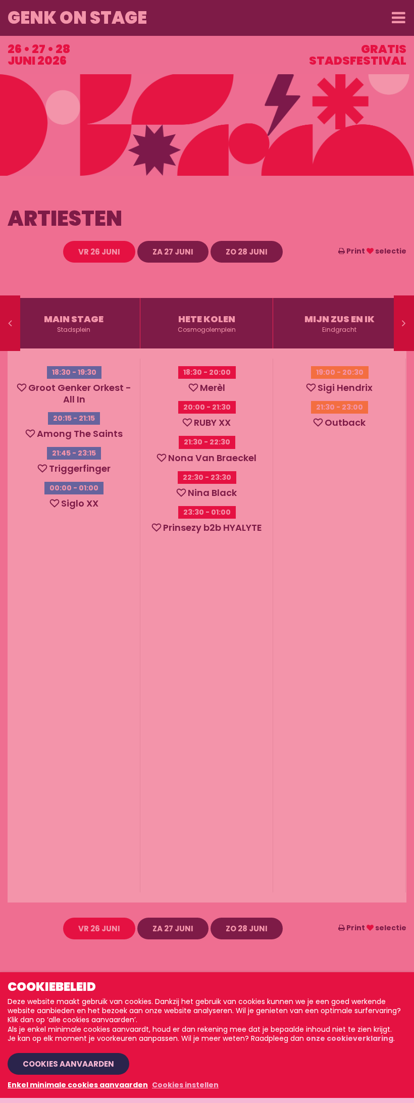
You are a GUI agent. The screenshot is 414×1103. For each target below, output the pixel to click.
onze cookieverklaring (349, 1038)
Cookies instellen (185, 1085)
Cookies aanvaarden (68, 1064)
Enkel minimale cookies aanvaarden (78, 1085)
